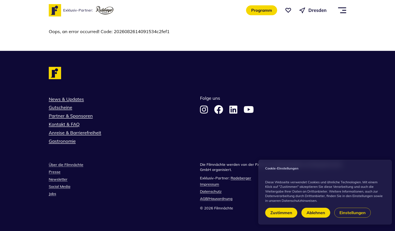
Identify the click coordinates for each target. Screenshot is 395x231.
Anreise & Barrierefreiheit (75, 133)
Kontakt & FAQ (64, 124)
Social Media (59, 186)
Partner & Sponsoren (71, 116)
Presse (54, 171)
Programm (261, 10)
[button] (288, 10)
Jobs (52, 193)
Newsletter (58, 179)
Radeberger (241, 178)
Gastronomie (62, 141)
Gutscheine (60, 107)
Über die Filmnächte (66, 164)
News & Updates (66, 99)
